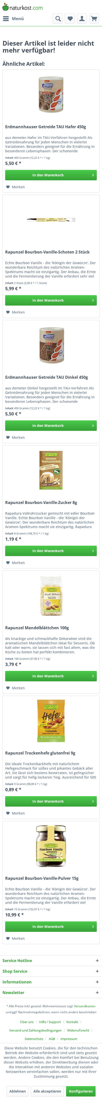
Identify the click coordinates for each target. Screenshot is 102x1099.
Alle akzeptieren (47, 1091)
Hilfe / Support (50, 1022)
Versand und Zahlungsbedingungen (35, 1030)
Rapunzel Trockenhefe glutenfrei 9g (40, 753)
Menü (18, 18)
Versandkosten (85, 1006)
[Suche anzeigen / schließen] (58, 19)
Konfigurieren (81, 1091)
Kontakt (72, 1022)
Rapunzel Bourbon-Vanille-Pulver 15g (41, 878)
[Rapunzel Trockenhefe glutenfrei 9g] (51, 720)
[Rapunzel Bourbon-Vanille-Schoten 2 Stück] (51, 219)
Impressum (68, 1038)
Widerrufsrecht (78, 1030)
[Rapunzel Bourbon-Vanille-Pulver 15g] (51, 846)
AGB (52, 1038)
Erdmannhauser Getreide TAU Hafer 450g (45, 126)
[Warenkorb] (94, 19)
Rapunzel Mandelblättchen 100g (37, 627)
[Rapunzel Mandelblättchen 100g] (51, 595)
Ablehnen (17, 1091)
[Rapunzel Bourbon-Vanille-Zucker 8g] (51, 470)
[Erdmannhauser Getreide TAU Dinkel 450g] (51, 345)
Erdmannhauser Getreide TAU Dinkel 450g (46, 377)
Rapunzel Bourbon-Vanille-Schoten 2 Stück (47, 252)
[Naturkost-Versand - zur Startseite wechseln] (22, 6)
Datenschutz (34, 1038)
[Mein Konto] (82, 19)
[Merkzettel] (70, 19)
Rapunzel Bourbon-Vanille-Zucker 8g (41, 502)
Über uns (27, 1022)
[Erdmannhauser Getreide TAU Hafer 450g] (51, 94)
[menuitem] (13, 19)
